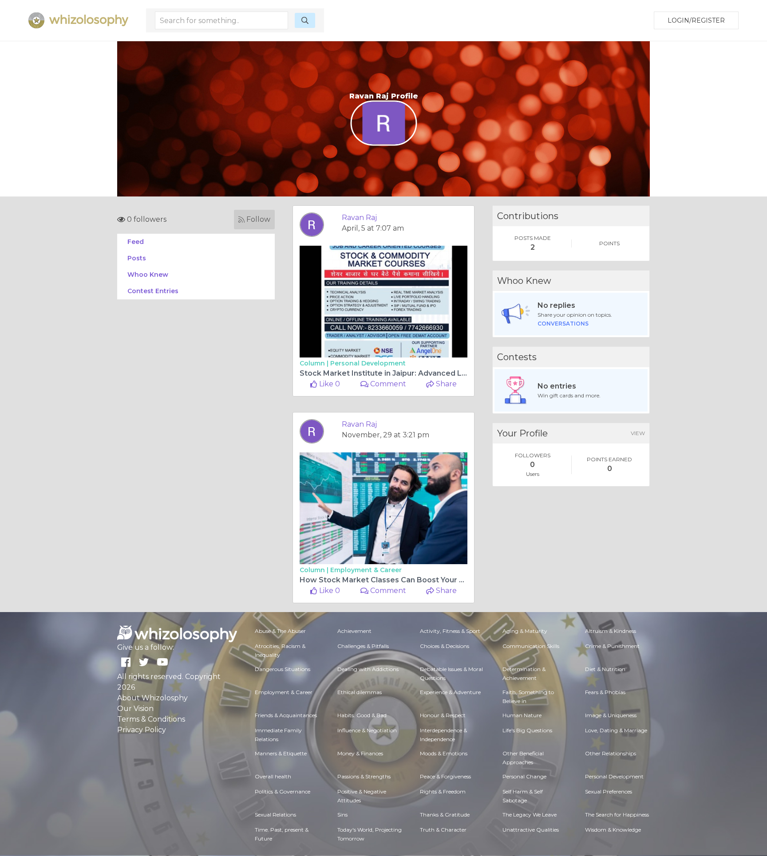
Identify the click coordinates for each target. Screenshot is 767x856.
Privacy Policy (141, 730)
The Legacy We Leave (529, 814)
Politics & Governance (282, 791)
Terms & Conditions (151, 719)
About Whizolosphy (152, 698)
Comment (387, 384)
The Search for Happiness (617, 814)
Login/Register (696, 20)
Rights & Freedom (443, 791)
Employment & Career (366, 570)
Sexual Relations (275, 814)
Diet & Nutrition (605, 669)
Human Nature (522, 715)
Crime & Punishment (612, 646)
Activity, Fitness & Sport (450, 631)
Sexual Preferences (608, 791)
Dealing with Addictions (368, 669)
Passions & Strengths (364, 776)
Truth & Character (443, 829)
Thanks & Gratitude (445, 814)
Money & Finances (360, 753)
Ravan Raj (359, 217)
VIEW (638, 433)
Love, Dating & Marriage (616, 730)
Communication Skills (530, 646)
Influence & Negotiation (367, 730)
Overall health (273, 776)
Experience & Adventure (450, 692)
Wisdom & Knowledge (613, 829)
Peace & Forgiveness (445, 776)
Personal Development (368, 363)
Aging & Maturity (524, 631)
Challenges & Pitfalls (363, 646)
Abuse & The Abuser (280, 631)
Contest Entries (152, 291)
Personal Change (524, 776)
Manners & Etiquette (281, 753)
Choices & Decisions (444, 646)
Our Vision (135, 708)
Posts (136, 258)
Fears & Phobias (605, 692)
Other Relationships (610, 753)
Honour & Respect (443, 715)
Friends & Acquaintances (286, 715)
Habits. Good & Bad (362, 715)
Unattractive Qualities (530, 829)
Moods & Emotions (443, 753)
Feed (135, 242)
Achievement (354, 631)
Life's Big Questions (527, 730)
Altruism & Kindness (610, 631)
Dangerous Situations (282, 669)
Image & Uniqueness (611, 715)
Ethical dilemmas (359, 692)
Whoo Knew (147, 275)
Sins (342, 814)
